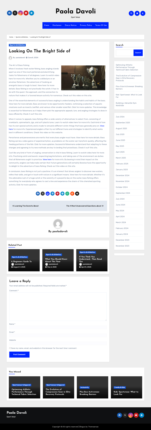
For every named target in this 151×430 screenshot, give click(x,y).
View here (47, 159)
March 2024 (121, 222)
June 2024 (120, 205)
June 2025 (120, 140)
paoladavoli (20, 58)
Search (120, 45)
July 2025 (120, 134)
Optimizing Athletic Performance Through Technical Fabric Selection (127, 67)
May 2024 (120, 211)
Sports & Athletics (17, 45)
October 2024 (122, 187)
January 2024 (122, 234)
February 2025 (122, 164)
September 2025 (123, 123)
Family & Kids (120, 387)
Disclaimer (57, 25)
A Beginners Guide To (21, 262)
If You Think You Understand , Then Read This (90, 259)
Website (12, 340)
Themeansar (93, 427)
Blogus (82, 427)
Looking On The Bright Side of (39, 51)
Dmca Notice (71, 25)
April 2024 (120, 216)
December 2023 (122, 240)
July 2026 (120, 117)
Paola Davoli (75, 11)
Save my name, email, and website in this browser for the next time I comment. (44, 348)
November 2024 (122, 181)
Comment (14, 291)
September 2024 (123, 193)
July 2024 (120, 199)
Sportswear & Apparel (21, 385)
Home (46, 25)
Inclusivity (84, 387)
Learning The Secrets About (26, 206)
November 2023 (122, 246)
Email (12, 332)
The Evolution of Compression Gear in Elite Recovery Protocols (128, 78)
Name (12, 324)
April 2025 (120, 152)
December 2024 (122, 175)
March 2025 (121, 158)
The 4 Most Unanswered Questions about (84, 206)
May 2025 (120, 146)
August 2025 (121, 128)
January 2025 (122, 170)
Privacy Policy (86, 25)
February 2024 (122, 228)
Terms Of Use (101, 25)
